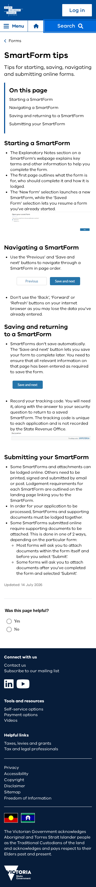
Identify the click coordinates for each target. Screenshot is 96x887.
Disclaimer (14, 786)
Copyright (14, 780)
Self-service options (23, 709)
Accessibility (16, 774)
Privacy (11, 767)
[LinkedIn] (9, 683)
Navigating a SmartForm (33, 107)
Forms (15, 41)
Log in (77, 10)
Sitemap (12, 792)
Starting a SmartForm (31, 99)
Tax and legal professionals (31, 749)
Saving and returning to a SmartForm (46, 116)
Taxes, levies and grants (27, 743)
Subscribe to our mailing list (31, 671)
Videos (10, 720)
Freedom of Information (27, 798)
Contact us (15, 665)
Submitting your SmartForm (37, 124)
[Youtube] (23, 683)
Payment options (21, 715)
